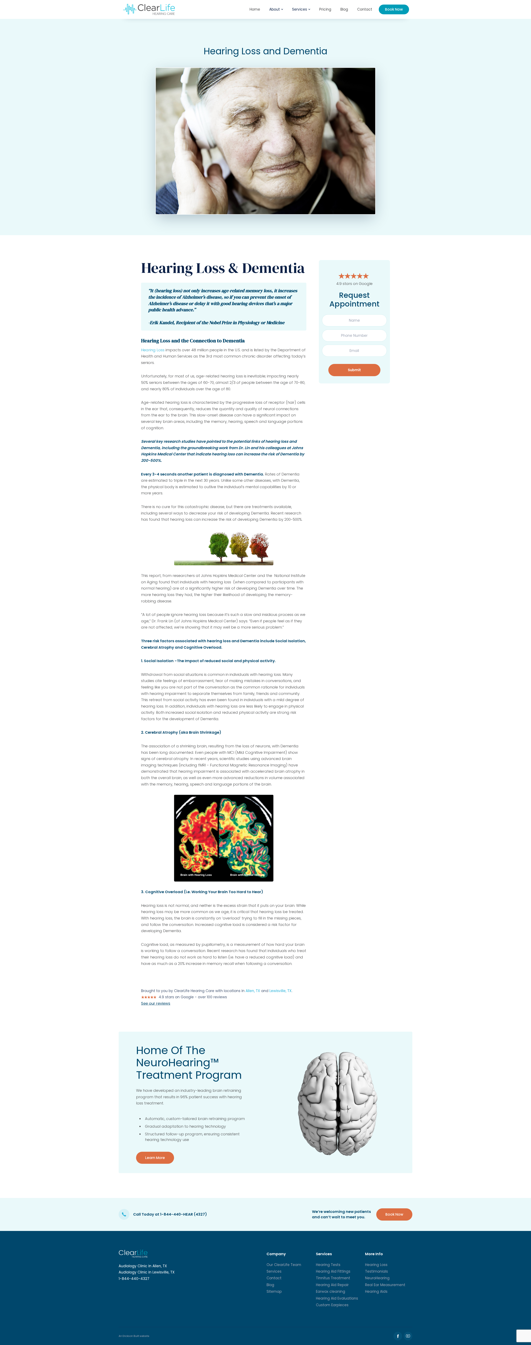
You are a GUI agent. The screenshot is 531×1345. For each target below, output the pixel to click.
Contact (364, 9)
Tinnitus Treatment (333, 1278)
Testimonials (376, 1271)
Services (274, 1271)
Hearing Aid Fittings (333, 1271)
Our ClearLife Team (284, 1264)
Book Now (394, 9)
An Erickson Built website (134, 1336)
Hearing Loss (153, 350)
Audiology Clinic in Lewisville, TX (147, 1272)
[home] (149, 9)
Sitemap (274, 1291)
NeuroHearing (377, 1278)
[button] (276, 9)
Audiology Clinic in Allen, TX (143, 1266)
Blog (344, 9)
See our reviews (155, 1003)
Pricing (325, 9)
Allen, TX (253, 990)
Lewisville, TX (280, 990)
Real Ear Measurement (385, 1284)
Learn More (155, 1157)
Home (255, 9)
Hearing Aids (376, 1291)
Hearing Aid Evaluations (337, 1298)
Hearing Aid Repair (332, 1284)
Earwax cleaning (330, 1291)
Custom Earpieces (332, 1304)
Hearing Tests (328, 1264)
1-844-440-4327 (134, 1278)
